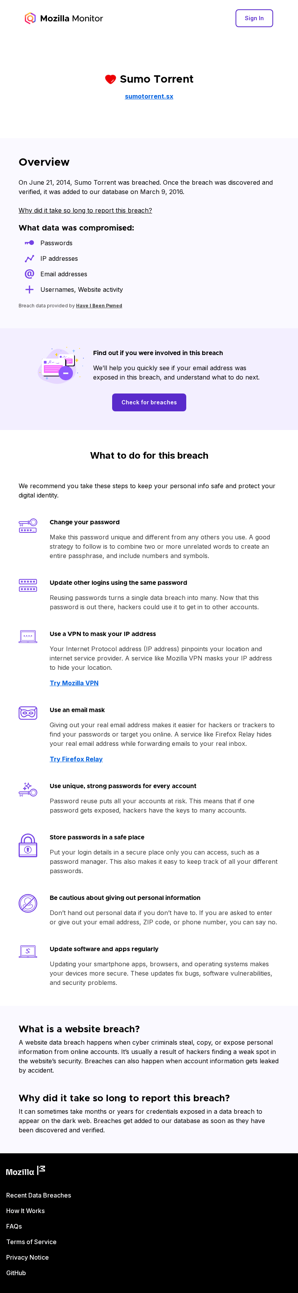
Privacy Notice (27, 1257)
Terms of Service (31, 1242)
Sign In (254, 18)
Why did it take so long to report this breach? (85, 210)
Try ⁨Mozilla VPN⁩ (74, 683)
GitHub (16, 1273)
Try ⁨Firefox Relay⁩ (76, 759)
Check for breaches (149, 402)
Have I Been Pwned (99, 306)
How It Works (25, 1211)
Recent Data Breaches (38, 1195)
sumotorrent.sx (149, 96)
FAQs (14, 1226)
